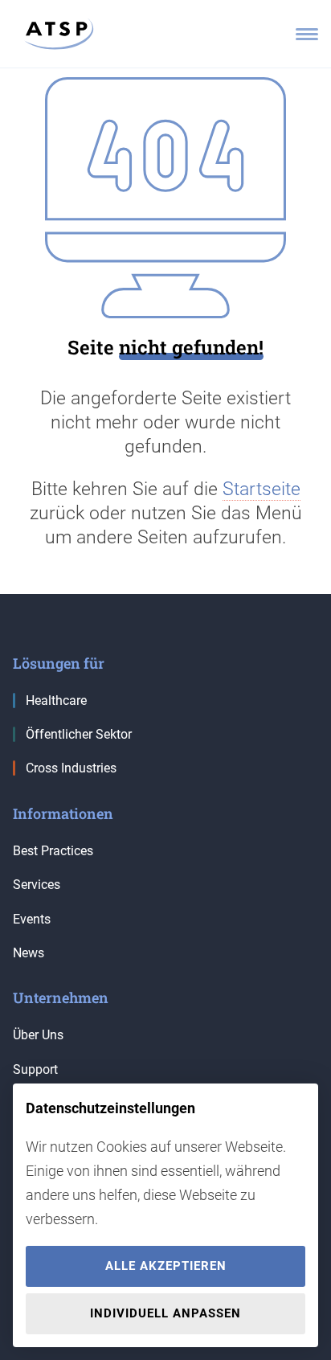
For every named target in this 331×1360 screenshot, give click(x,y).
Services (36, 884)
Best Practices (53, 850)
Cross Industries (71, 768)
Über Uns (38, 1035)
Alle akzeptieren (166, 1266)
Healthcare (56, 700)
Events (32, 919)
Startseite (261, 489)
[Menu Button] (307, 34)
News (28, 953)
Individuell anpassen (165, 1313)
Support (35, 1069)
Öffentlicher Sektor (79, 734)
